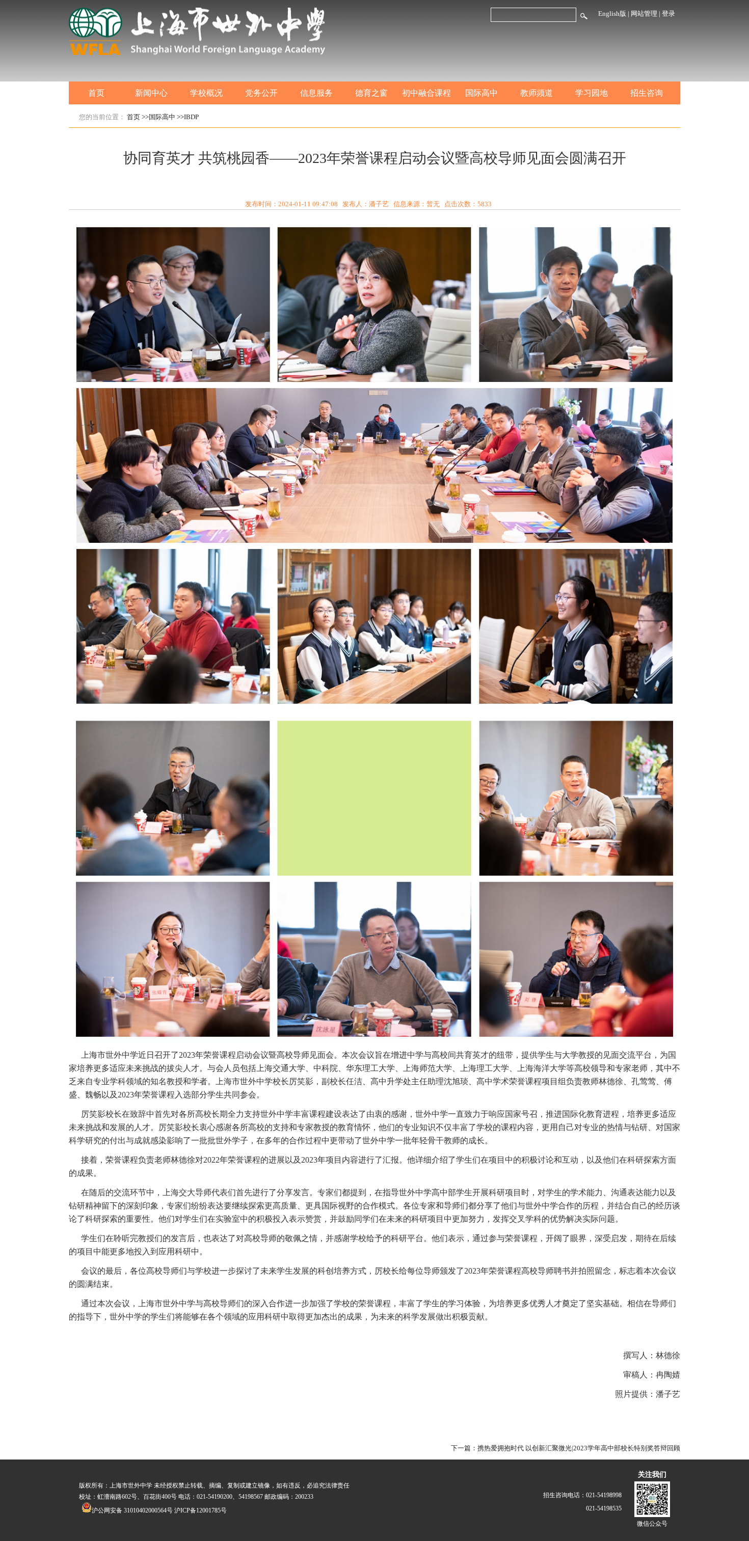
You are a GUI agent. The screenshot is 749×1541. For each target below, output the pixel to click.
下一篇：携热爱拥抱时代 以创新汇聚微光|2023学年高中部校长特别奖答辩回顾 (565, 1448)
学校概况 (206, 93)
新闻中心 (151, 93)
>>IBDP (188, 117)
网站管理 (644, 13)
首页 (96, 93)
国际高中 (481, 93)
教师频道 (536, 93)
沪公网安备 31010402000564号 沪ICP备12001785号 (159, 1510)
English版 (612, 13)
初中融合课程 (426, 93)
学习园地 (591, 93)
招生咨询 (646, 93)
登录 (668, 13)
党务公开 (261, 93)
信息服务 (316, 93)
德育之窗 (371, 93)
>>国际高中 (158, 117)
